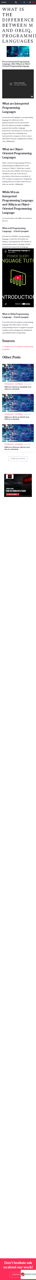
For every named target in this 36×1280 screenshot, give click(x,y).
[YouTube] (33, 2)
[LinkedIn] (27, 2)
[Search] (16, 2)
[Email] (30, 2)
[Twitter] (24, 2)
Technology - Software (13, 384)
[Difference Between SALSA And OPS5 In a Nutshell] (18, 403)
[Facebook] (21, 2)
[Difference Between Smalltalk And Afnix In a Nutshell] (18, 373)
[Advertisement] (18, 520)
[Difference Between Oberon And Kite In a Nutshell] (18, 433)
